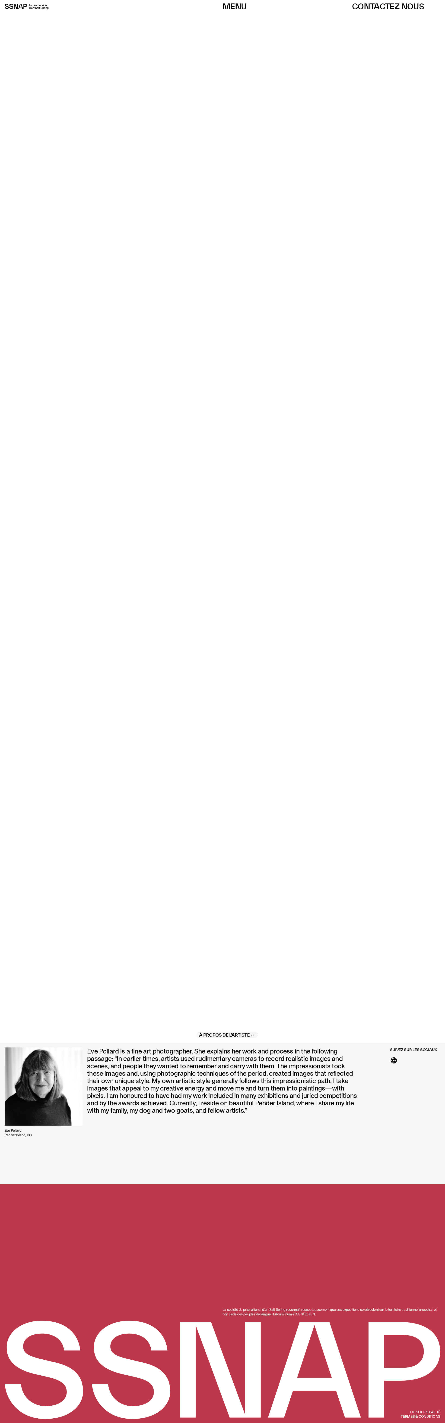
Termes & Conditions (420, 1416)
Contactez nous (388, 6)
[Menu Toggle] (234, 6)
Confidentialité (425, 1412)
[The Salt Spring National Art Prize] (27, 6)
